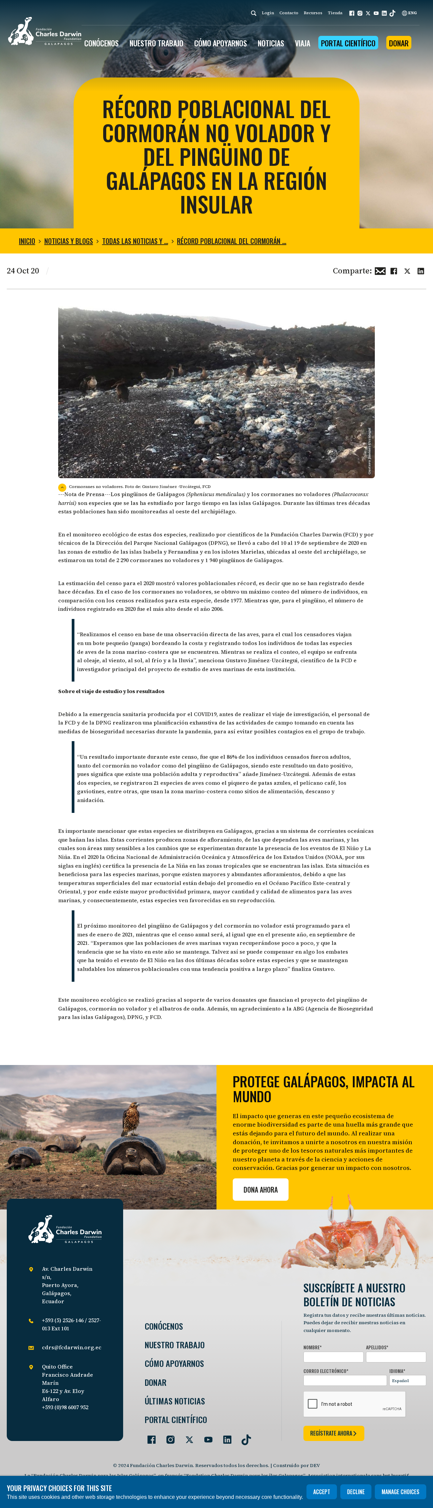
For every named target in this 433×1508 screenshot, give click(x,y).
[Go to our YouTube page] (206, 1437)
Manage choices (400, 1492)
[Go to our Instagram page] (168, 1437)
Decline (356, 1492)
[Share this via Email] (380, 270)
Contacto (288, 13)
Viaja (302, 43)
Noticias (271, 43)
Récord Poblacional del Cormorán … (231, 241)
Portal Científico (348, 43)
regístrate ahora (331, 1433)
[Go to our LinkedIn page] (225, 1437)
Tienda (335, 13)
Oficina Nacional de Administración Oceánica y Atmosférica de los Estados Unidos (215, 857)
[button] (352, 13)
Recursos (313, 13)
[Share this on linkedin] (420, 270)
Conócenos (164, 1326)
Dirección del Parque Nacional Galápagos (151, 543)
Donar (399, 43)
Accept (321, 1492)
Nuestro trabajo (156, 43)
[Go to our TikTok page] (244, 1437)
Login (268, 13)
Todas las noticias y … (135, 241)
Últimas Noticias (175, 1401)
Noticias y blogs (68, 241)
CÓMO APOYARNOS (220, 43)
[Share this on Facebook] (393, 270)
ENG (412, 13)
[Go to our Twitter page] (187, 1437)
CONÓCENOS (101, 43)
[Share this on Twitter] (407, 270)
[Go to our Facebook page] (149, 1437)
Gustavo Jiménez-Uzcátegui (262, 660)
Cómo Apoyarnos (174, 1363)
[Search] (253, 13)
